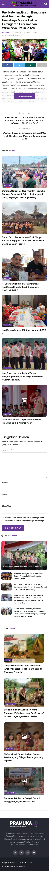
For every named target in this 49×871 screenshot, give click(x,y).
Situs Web (6, 506)
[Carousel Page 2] (23, 58)
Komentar (7, 450)
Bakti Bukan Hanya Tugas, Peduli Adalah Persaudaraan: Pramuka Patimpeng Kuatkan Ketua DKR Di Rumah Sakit (28, 599)
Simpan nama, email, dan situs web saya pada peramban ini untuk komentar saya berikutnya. (25, 519)
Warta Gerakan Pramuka (16, 866)
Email (5, 494)
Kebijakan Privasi (8, 862)
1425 (17, 35)
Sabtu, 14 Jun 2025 (22, 32)
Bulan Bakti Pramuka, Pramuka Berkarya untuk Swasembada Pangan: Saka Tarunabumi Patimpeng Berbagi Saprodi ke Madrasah (30, 612)
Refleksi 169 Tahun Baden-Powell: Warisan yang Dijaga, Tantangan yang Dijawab (23, 757)
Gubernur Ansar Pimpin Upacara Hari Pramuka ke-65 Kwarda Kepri (21, 421)
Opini (8, 660)
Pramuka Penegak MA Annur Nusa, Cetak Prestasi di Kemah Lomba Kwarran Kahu (29, 576)
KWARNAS (6, 32)
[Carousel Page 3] (26, 58)
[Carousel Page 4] (29, 58)
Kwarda (36, 32)
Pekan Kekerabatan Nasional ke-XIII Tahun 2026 (24, 566)
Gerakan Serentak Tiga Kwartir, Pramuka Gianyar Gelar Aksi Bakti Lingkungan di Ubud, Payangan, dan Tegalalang (23, 194)
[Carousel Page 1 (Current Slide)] (20, 58)
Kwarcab (10, 704)
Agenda (9, 749)
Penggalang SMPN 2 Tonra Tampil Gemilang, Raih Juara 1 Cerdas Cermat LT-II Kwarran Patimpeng (30, 587)
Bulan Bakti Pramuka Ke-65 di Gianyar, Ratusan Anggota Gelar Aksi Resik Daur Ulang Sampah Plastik (23, 240)
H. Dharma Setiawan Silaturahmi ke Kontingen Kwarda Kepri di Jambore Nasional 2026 (20, 287)
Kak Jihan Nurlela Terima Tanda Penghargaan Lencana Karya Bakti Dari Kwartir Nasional (22, 376)
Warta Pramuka (26, 862)
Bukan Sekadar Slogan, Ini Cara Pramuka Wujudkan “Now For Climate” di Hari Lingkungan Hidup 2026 (24, 713)
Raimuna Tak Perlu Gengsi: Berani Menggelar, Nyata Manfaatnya (22, 800)
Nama (5, 482)
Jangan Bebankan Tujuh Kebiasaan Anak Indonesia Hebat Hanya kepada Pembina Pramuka (23, 668)
